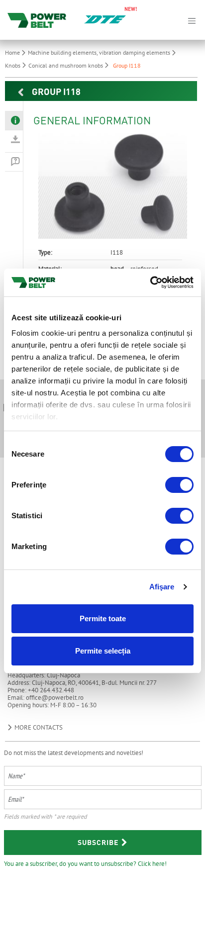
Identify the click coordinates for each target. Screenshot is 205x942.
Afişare (162, 586)
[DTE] (105, 18)
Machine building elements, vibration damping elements (100, 52)
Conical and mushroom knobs (66, 65)
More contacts (38, 727)
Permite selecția (102, 651)
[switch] (179, 485)
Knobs (13, 65)
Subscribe (99, 842)
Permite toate (103, 618)
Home (13, 52)
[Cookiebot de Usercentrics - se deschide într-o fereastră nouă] (150, 282)
